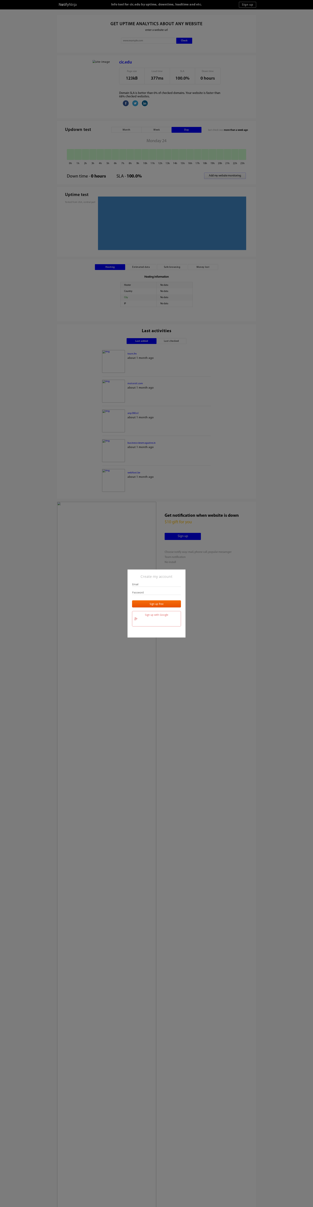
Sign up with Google (156, 614)
